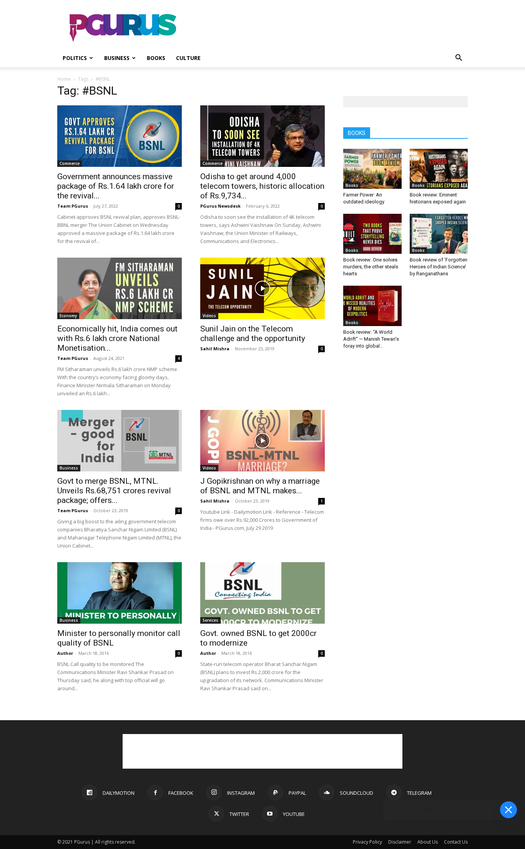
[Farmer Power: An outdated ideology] (372, 169)
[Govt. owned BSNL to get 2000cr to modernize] (262, 593)
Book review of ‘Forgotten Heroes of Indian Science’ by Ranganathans (438, 266)
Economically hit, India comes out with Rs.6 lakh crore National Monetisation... (117, 338)
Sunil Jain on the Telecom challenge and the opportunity (252, 333)
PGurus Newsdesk (220, 206)
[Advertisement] (328, 28)
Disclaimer (399, 842)
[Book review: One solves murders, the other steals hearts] (372, 234)
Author (65, 653)
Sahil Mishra (214, 348)
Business (117, 58)
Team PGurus (72, 206)
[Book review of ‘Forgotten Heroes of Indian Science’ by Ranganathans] (439, 234)
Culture (188, 58)
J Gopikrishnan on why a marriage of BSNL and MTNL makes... (260, 485)
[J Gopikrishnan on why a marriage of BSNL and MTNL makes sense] (262, 440)
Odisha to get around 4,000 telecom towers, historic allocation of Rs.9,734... (262, 186)
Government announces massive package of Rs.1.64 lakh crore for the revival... (115, 186)
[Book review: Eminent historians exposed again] (439, 169)
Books (156, 58)
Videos (209, 315)
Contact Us (456, 842)
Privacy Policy (367, 842)
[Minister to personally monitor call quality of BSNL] (119, 593)
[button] (458, 58)
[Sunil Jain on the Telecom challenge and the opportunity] (262, 288)
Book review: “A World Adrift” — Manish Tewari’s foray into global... (371, 339)
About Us (427, 842)
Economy (68, 315)
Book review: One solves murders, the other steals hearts (370, 266)
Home (64, 79)
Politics (75, 58)
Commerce (70, 163)
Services (210, 620)
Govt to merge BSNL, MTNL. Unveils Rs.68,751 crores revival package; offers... (114, 490)
